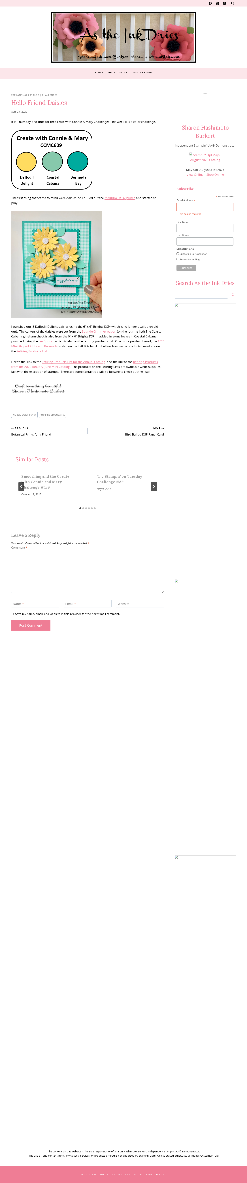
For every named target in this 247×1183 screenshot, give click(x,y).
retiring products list (53, 414)
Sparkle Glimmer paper (99, 331)
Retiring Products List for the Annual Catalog (73, 362)
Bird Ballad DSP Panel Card (144, 431)
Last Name (182, 235)
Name (18, 604)
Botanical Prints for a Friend (31, 431)
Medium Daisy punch (120, 198)
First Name (182, 222)
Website (123, 604)
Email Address (185, 200)
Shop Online (118, 72)
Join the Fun (142, 72)
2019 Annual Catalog (25, 95)
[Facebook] (210, 3)
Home (99, 72)
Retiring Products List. (32, 351)
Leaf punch (46, 341)
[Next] (154, 486)
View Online (195, 174)
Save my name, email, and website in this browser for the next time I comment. (67, 614)
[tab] (80, 508)
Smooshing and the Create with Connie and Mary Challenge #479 (45, 481)
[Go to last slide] (21, 486)
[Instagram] (217, 3)
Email (70, 604)
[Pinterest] (224, 3)
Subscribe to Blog (189, 259)
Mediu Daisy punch (24, 414)
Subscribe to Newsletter (193, 253)
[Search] (233, 295)
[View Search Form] (232, 3)
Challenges (49, 95)
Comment (19, 548)
